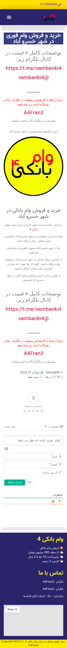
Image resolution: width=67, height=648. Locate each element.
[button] (9, 17)
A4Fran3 (34, 112)
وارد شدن (10, 426)
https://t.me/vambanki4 (33, 68)
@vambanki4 (33, 77)
